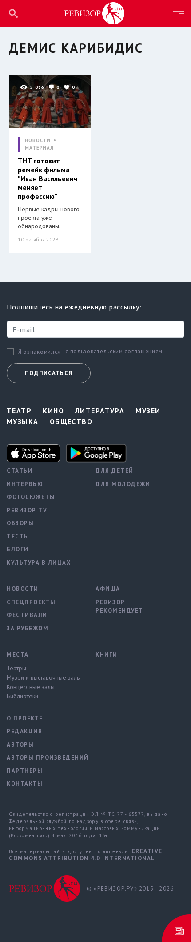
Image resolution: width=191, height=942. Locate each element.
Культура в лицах (39, 562)
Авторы (20, 744)
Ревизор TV (27, 510)
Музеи (147, 410)
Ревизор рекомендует (119, 606)
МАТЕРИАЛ (39, 148)
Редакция (24, 731)
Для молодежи (123, 484)
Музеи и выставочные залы (44, 677)
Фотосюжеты (31, 497)
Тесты (18, 536)
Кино (53, 410)
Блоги (18, 549)
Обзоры (20, 523)
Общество (71, 421)
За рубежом (27, 628)
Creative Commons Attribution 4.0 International (86, 854)
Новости (23, 589)
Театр (19, 410)
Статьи (19, 471)
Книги (107, 654)
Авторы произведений (44, 757)
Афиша (108, 589)
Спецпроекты (31, 602)
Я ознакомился (39, 352)
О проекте (25, 718)
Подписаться (48, 373)
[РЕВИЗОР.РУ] (94, 13)
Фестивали (27, 615)
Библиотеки (22, 696)
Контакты (25, 784)
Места (18, 654)
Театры (16, 668)
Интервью (25, 484)
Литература (99, 410)
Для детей (115, 471)
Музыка (23, 421)
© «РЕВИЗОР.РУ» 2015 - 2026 (130, 888)
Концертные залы (31, 687)
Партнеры (25, 771)
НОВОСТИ (38, 140)
